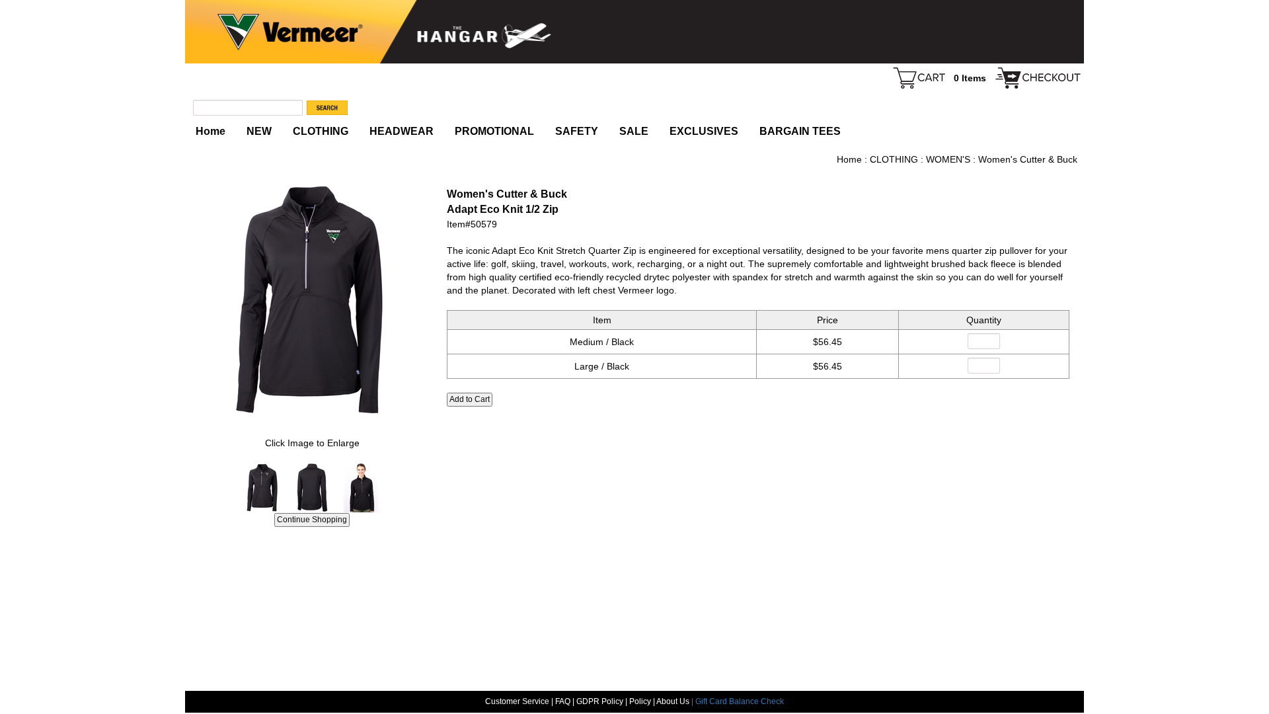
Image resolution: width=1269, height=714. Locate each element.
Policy (640, 701)
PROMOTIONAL (494, 131)
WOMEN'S (948, 159)
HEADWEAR (401, 131)
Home (210, 131)
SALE (633, 131)
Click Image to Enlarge (312, 443)
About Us (673, 701)
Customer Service (517, 701)
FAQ (562, 701)
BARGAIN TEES (800, 131)
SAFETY (576, 131)
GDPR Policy (599, 701)
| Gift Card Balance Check (737, 701)
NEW (259, 131)
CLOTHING (320, 131)
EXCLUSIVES (704, 131)
